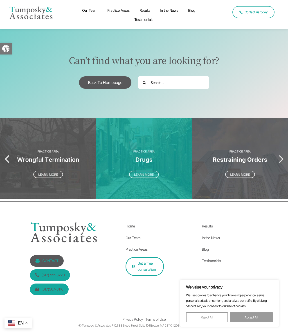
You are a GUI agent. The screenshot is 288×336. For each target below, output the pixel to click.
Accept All (251, 317)
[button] (6, 48)
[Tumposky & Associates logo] (31, 9)
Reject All (207, 317)
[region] (229, 303)
